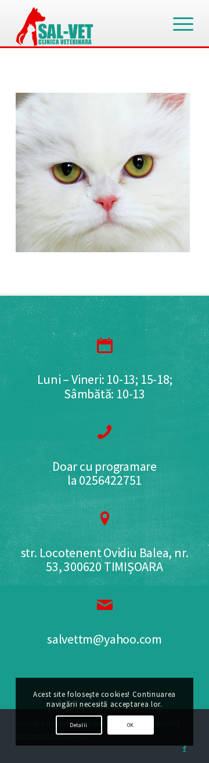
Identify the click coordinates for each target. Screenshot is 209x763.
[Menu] (177, 23)
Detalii (78, 725)
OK (130, 725)
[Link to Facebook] (184, 748)
